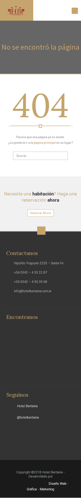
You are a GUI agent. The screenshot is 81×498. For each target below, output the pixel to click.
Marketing (47, 489)
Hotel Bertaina (27, 406)
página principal (45, 142)
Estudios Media (30, 484)
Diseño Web (57, 484)
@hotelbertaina (28, 417)
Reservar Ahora (40, 213)
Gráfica (32, 489)
